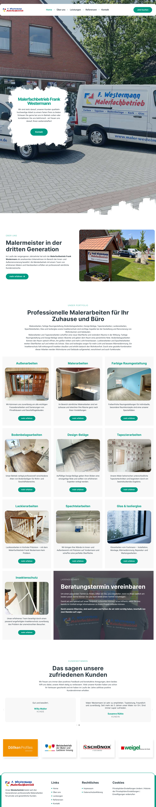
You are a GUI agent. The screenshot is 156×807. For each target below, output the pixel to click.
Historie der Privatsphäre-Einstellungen (131, 790)
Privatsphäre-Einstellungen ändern (127, 788)
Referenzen (91, 9)
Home (49, 9)
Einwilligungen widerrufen (123, 794)
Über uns (61, 9)
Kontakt (105, 9)
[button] (3, 710)
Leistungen (75, 9)
